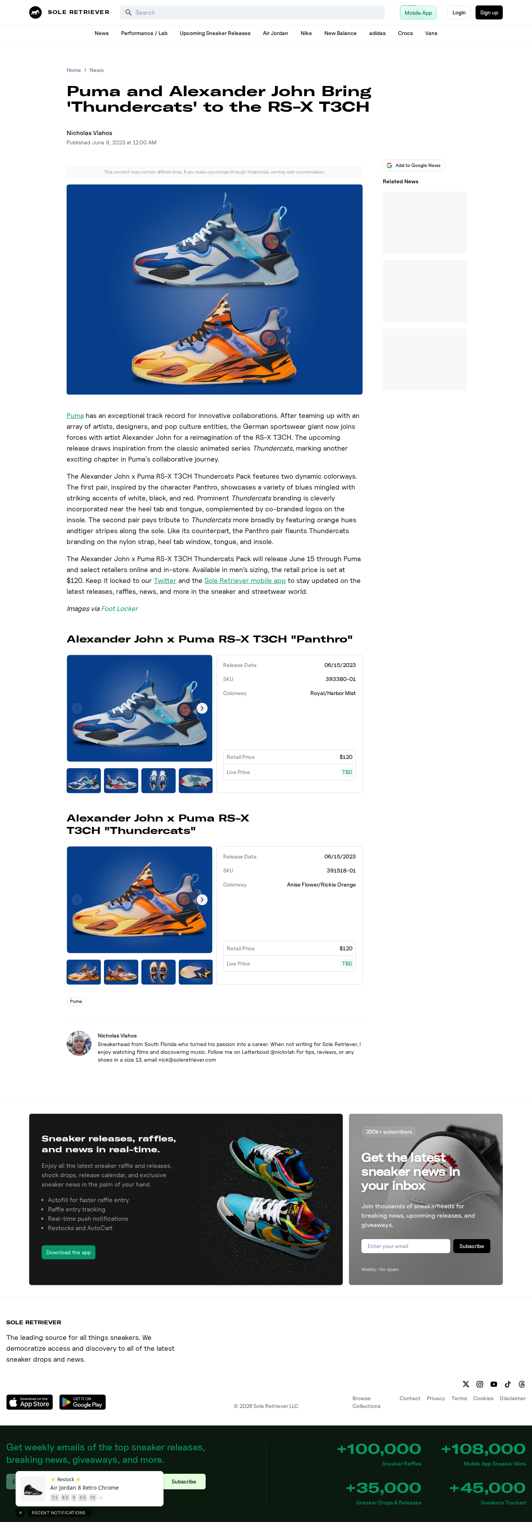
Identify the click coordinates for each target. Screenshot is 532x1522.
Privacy (436, 1398)
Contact (410, 1398)
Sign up (489, 12)
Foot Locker (119, 608)
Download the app (68, 1252)
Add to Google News (418, 165)
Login (459, 12)
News (102, 33)
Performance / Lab (144, 33)
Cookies (483, 1398)
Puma (75, 415)
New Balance (340, 33)
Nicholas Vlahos (89, 133)
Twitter (165, 580)
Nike (306, 33)
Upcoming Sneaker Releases (215, 33)
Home (74, 70)
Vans (431, 33)
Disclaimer (513, 1398)
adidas (377, 33)
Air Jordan (275, 33)
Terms (459, 1398)
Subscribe (472, 1246)
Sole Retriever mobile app (245, 580)
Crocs (405, 33)
